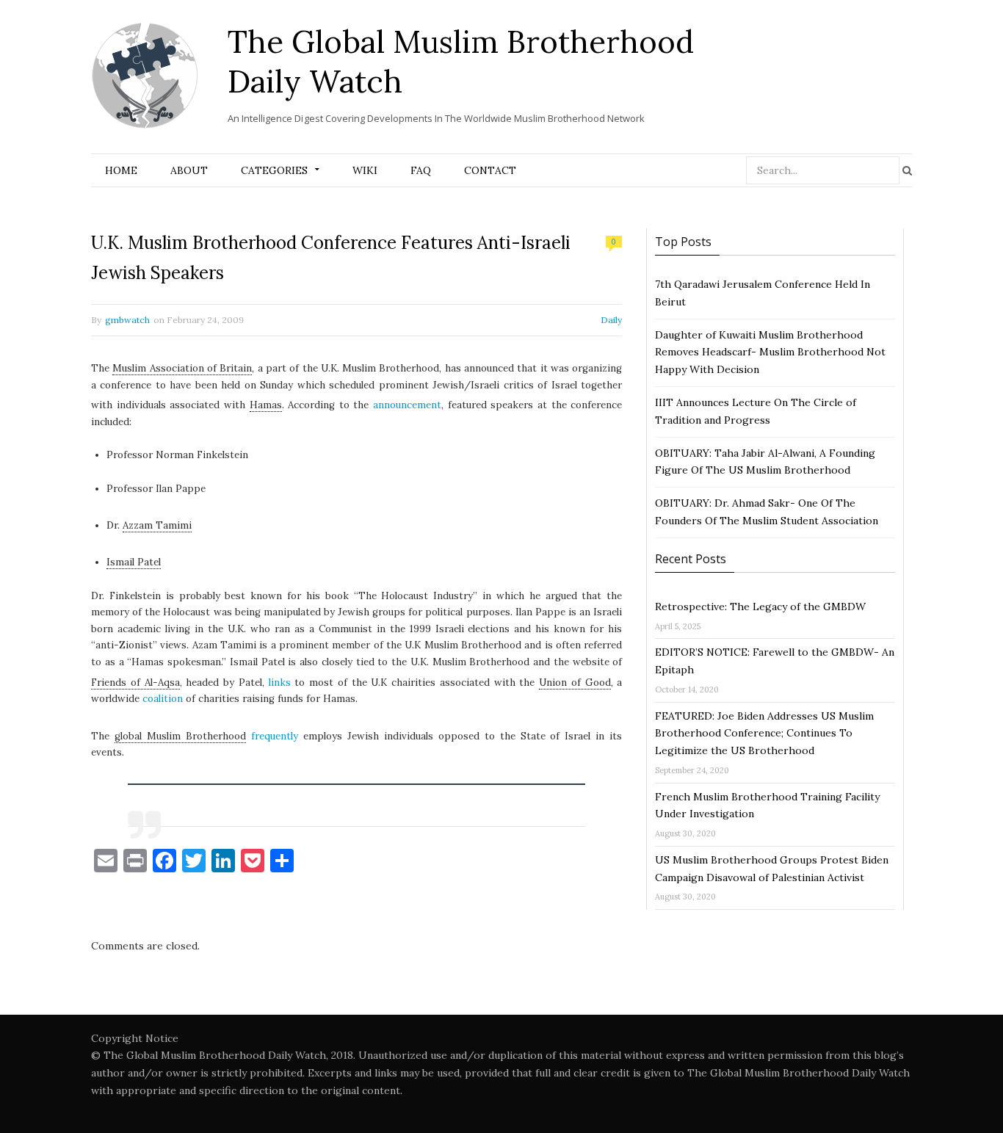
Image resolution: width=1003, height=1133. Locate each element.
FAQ (420, 170)
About (189, 170)
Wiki (364, 170)
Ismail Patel (133, 562)
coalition (162, 698)
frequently (274, 736)
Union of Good (575, 682)
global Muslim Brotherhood (180, 736)
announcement (407, 405)
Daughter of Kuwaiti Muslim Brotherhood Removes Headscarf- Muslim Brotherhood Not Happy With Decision (770, 352)
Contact (490, 170)
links (280, 682)
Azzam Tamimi (157, 525)
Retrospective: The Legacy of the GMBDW (760, 606)
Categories (274, 170)
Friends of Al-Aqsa (135, 682)
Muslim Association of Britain (182, 368)
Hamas (266, 405)
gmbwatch (127, 319)
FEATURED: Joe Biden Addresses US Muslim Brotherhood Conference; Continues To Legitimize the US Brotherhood (764, 733)
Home (121, 170)
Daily (611, 319)
